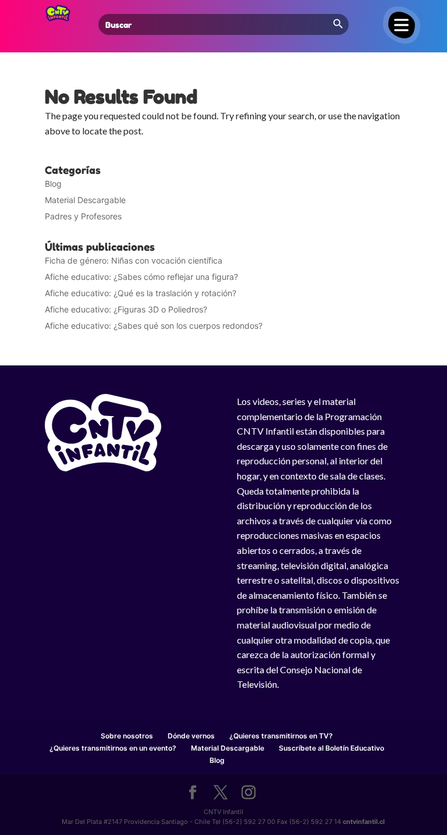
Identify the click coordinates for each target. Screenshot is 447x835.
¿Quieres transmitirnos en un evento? (112, 748)
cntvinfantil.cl (364, 822)
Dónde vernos (191, 735)
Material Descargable (85, 200)
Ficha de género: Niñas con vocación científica (133, 260)
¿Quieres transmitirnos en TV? (281, 735)
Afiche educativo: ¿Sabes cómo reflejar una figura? (141, 277)
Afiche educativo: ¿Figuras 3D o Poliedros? (126, 309)
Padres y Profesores (83, 216)
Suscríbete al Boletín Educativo (331, 748)
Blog (53, 184)
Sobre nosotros (127, 735)
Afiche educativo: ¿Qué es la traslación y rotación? (140, 293)
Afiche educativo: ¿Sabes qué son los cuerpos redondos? (153, 326)
